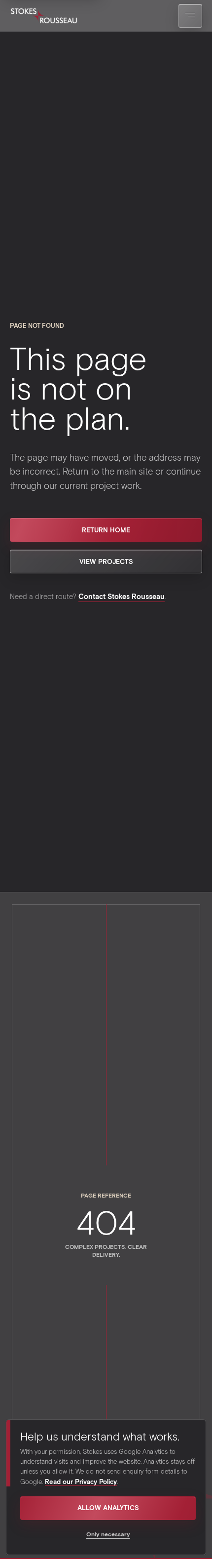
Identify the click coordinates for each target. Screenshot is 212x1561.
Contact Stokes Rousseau (121, 596)
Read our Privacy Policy (81, 1481)
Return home (106, 530)
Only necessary (108, 1533)
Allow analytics (108, 1508)
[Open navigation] (190, 16)
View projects (106, 561)
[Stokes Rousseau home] (44, 16)
